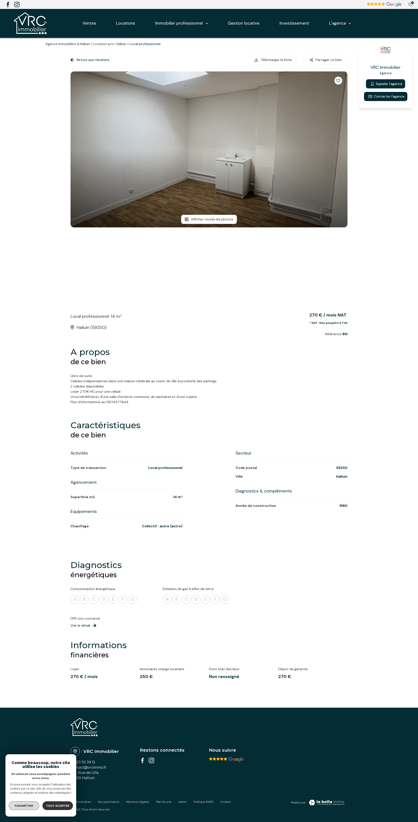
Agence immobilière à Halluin (67, 44)
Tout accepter (57, 806)
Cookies (225, 802)
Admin (182, 802)
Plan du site (163, 802)
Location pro (103, 44)
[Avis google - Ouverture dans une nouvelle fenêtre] (226, 759)
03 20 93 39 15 (83, 762)
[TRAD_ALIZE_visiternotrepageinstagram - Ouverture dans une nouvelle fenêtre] (17, 4)
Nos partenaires (108, 802)
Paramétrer (24, 806)
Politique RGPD (203, 802)
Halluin (121, 44)
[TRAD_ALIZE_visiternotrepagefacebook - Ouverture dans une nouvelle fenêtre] (8, 4)
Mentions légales (137, 802)
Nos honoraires (81, 802)
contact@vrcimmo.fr (88, 767)
